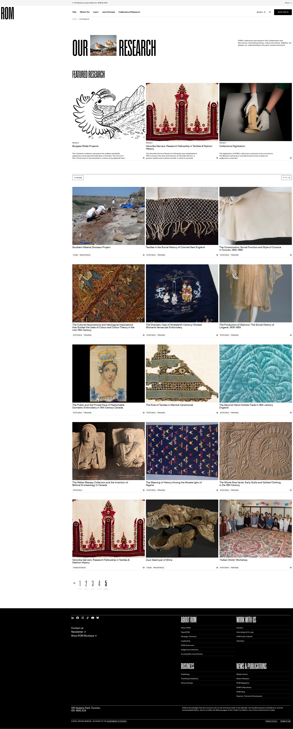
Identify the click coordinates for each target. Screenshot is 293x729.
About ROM (185, 628)
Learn (96, 12)
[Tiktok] (87, 617)
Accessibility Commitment (192, 654)
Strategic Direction (189, 636)
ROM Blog (240, 692)
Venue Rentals (187, 683)
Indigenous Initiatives (189, 650)
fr (270, 12)
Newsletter (77, 632)
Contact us (77, 628)
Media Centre (242, 674)
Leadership (185, 641)
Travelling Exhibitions (189, 679)
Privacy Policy (271, 721)
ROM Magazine (242, 683)
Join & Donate (108, 12)
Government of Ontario (117, 721)
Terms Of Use (285, 721)
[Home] (12, 13)
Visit (74, 12)
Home (74, 19)
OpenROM (185, 632)
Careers (239, 628)
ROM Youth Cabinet (244, 636)
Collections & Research (129, 12)
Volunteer (240, 641)
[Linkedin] (72, 617)
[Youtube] (92, 617)
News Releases (242, 679)
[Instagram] (82, 617)
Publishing (185, 674)
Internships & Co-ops (245, 632)
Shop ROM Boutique (82, 635)
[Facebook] (77, 617)
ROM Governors (187, 645)
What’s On (85, 12)
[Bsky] (97, 617)
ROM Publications (243, 687)
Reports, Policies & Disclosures (249, 696)
